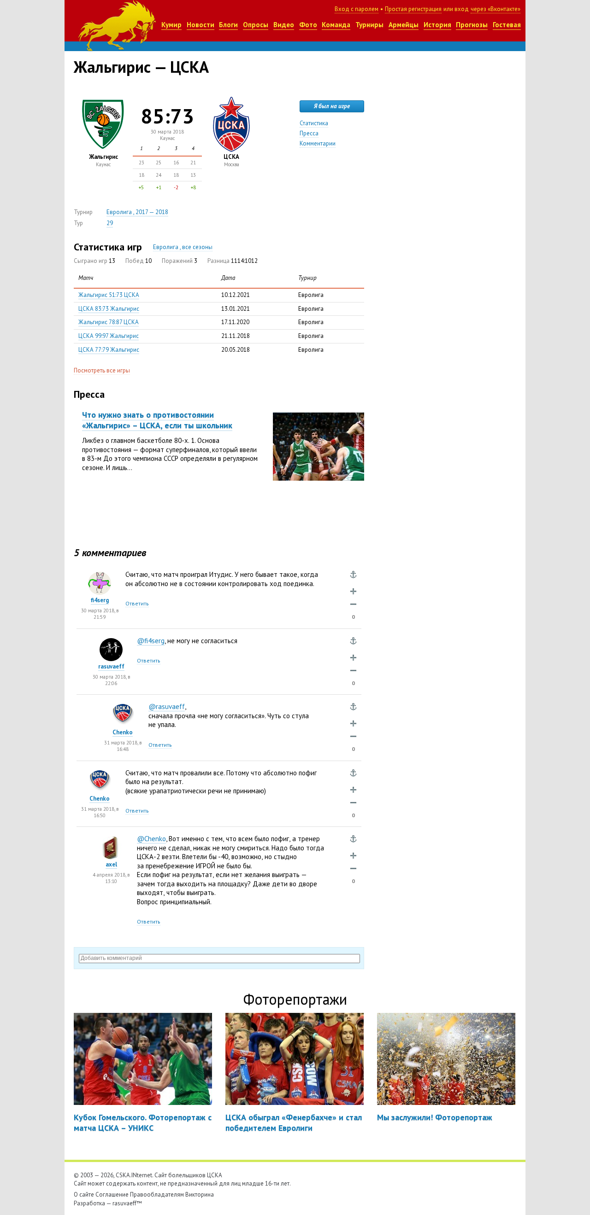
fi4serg (100, 600)
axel (111, 864)
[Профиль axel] (111, 840)
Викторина (199, 1194)
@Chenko (151, 838)
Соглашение (112, 1194)
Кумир (171, 24)
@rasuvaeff (166, 706)
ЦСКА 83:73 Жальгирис (108, 309)
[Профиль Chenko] (122, 708)
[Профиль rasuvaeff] (111, 642)
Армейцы (404, 24)
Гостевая (507, 24)
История (437, 24)
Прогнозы (472, 24)
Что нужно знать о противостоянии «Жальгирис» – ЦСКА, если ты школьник (157, 419)
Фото (308, 24)
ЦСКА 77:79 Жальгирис (108, 350)
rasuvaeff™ (127, 1203)
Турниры (369, 24)
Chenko (122, 732)
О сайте (84, 1194)
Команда (336, 24)
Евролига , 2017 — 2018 (137, 212)
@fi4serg (151, 640)
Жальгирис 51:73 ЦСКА (108, 295)
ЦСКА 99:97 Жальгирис (108, 336)
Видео (283, 24)
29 (109, 223)
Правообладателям (157, 1194)
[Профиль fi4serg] (99, 576)
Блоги (228, 24)
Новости (200, 24)
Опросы (255, 24)
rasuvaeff (111, 666)
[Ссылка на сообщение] (353, 575)
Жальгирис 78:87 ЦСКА (108, 322)
